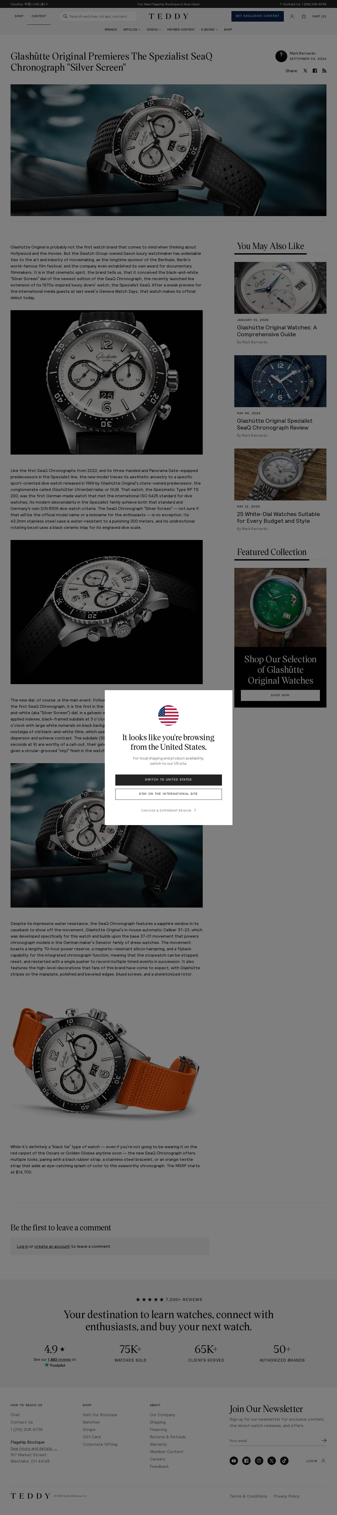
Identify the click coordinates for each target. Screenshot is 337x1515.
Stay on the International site (168, 793)
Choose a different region (166, 810)
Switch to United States (168, 779)
